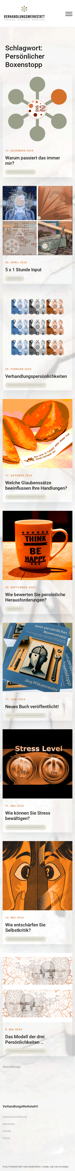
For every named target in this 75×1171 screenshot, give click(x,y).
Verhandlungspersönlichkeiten (36, 376)
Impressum (9, 1124)
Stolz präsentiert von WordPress (21, 1167)
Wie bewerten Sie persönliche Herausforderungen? (35, 597)
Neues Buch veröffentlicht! (32, 706)
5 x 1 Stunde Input (23, 269)
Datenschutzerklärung (15, 1116)
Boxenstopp (14, 278)
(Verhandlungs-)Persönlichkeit (26, 385)
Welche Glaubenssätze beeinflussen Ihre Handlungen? (36, 485)
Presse (6, 1138)
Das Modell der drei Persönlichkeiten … (25, 1039)
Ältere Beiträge (11, 1067)
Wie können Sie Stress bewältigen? (27, 815)
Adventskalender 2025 (20, 172)
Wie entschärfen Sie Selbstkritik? (25, 927)
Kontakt (7, 1131)
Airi (52, 1167)
